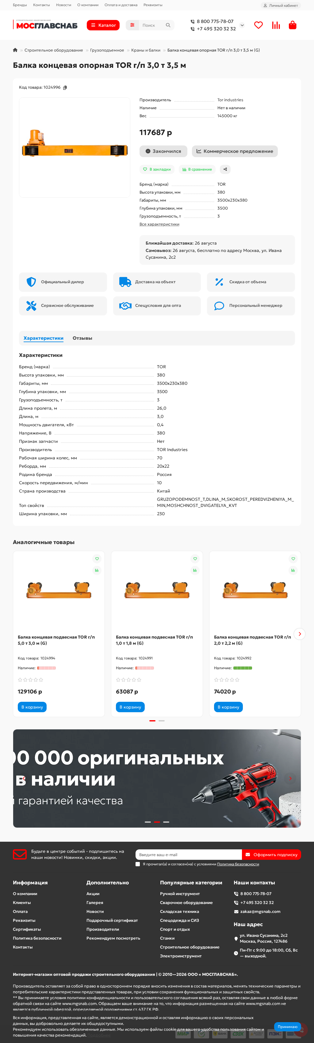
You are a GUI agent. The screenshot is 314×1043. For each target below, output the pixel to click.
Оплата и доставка (121, 4)
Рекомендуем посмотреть (113, 938)
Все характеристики (159, 224)
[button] (14, 634)
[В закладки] (96, 558)
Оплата (20, 911)
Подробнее (99, 1035)
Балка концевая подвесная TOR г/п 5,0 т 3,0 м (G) (56, 640)
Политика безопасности (37, 938)
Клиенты (22, 902)
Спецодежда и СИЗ (179, 920)
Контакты (41, 4)
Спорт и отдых (175, 929)
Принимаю (287, 1026)
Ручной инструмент (180, 893)
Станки (167, 938)
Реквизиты (153, 4)
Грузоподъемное (107, 50)
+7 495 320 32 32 (216, 29)
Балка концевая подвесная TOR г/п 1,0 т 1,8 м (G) (154, 640)
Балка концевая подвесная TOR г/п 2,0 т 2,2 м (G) (252, 640)
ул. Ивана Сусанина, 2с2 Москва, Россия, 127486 (264, 938)
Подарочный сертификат (112, 920)
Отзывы (82, 338)
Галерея (94, 902)
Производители (102, 929)
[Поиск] (168, 25)
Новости (63, 4)
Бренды (20, 4)
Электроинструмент (181, 956)
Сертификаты (27, 929)
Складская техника (179, 911)
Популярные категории (191, 882)
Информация (30, 882)
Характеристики (43, 338)
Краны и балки (145, 50)
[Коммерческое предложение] (55, 707)
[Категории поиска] (132, 25)
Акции (92, 893)
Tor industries (230, 99)
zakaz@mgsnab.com (260, 911)
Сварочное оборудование (186, 902)
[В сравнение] (96, 570)
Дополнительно (107, 882)
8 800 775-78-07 (215, 21)
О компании (87, 4)
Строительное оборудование (54, 50)
